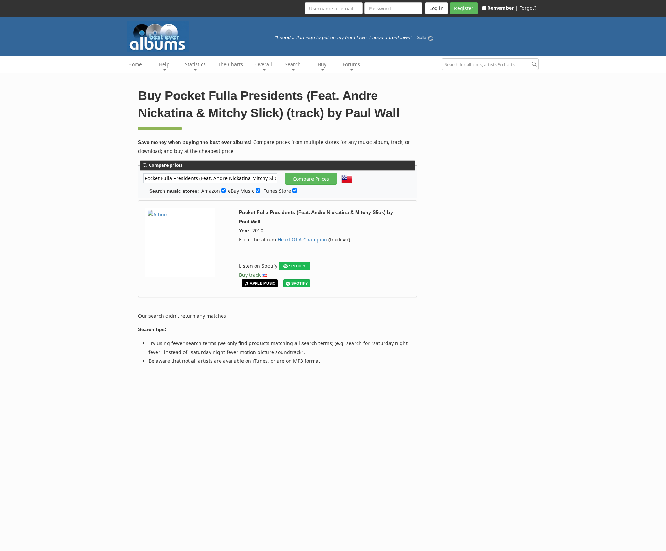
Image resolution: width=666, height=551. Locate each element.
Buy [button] (322, 64)
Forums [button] (351, 64)
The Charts (230, 64)
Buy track (250, 275)
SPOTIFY (297, 266)
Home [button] (135, 64)
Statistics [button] (195, 64)
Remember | (502, 8)
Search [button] (293, 64)
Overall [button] (263, 64)
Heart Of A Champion (302, 239)
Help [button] (164, 64)
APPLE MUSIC (262, 283)
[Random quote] (430, 37)
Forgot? (527, 8)
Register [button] (463, 8)
